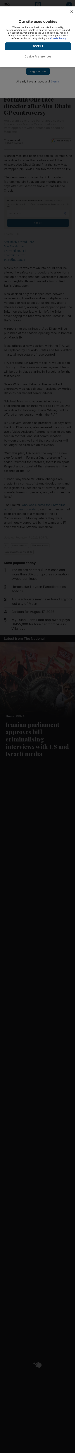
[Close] (72, 12)
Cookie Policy (58, 38)
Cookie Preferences (38, 56)
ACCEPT (38, 46)
